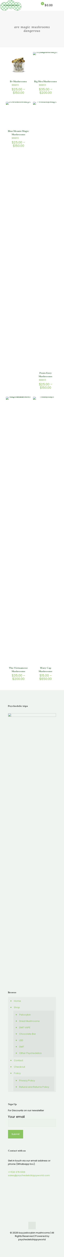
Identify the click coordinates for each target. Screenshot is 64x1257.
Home (17, 1001)
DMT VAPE (24, 1027)
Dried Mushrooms (29, 1021)
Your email (16, 1117)
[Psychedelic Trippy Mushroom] (11, 5)
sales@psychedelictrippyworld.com (29, 1175)
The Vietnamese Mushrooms (18, 669)
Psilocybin (25, 1014)
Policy (17, 1073)
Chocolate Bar (27, 1034)
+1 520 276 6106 (16, 1172)
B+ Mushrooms (18, 81)
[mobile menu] (59, 5)
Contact (18, 1060)
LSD (21, 1040)
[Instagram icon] (37, 1244)
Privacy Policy (27, 1080)
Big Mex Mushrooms (45, 81)
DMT (21, 1046)
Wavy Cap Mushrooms (45, 669)
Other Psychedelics (30, 1053)
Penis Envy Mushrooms (45, 374)
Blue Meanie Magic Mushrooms (18, 133)
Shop (17, 1007)
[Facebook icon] (26, 1244)
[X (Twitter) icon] (30, 1244)
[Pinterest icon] (34, 1244)
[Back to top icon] (32, 1225)
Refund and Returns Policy (34, 1087)
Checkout (19, 1067)
